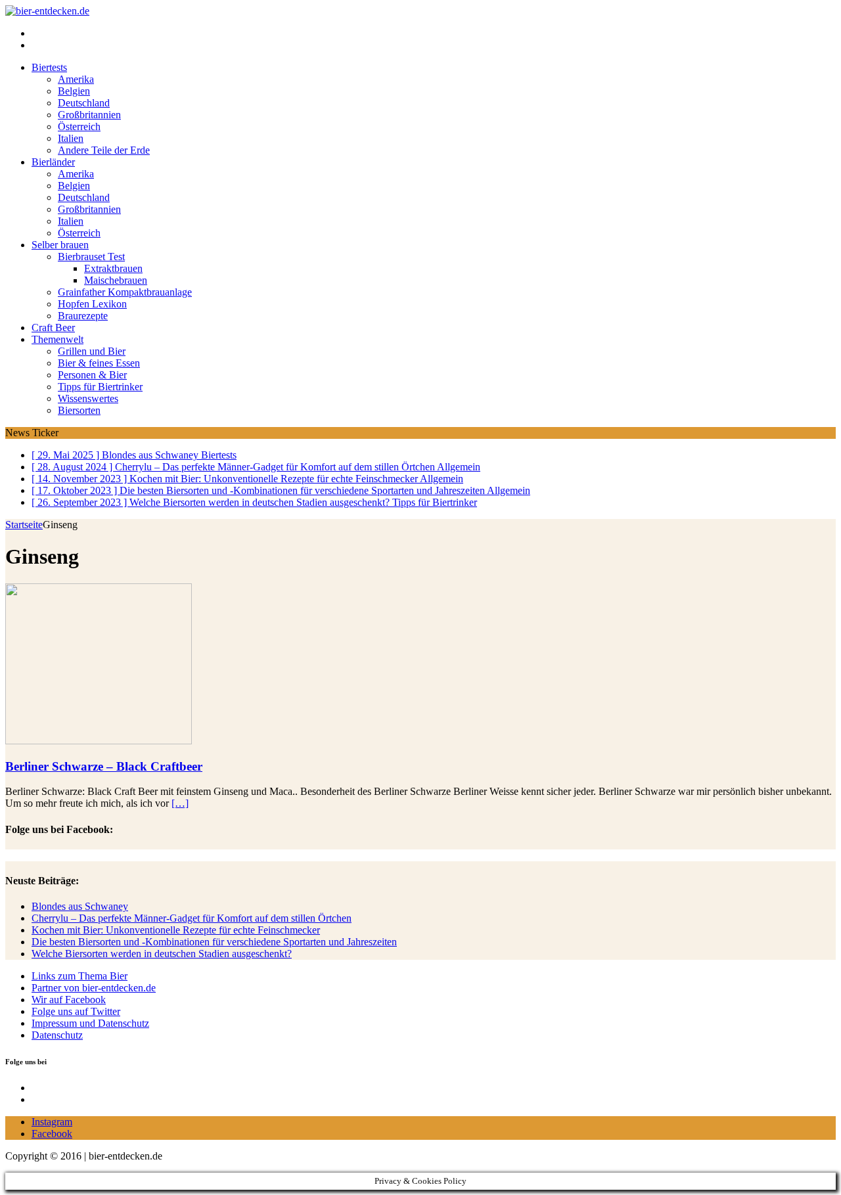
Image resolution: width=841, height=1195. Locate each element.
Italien (70, 138)
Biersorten (79, 410)
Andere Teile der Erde (104, 150)
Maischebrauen (115, 280)
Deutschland (84, 102)
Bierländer (53, 162)
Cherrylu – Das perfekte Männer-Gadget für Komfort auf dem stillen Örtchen (192, 918)
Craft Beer (53, 327)
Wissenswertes (88, 398)
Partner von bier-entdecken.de (94, 987)
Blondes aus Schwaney (80, 906)
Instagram (52, 1121)
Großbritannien (89, 114)
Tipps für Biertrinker (100, 386)
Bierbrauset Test (91, 256)
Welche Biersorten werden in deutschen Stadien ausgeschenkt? (162, 953)
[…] (180, 803)
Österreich (79, 126)
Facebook (52, 1133)
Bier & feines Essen (99, 363)
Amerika (76, 79)
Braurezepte (83, 315)
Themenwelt (57, 339)
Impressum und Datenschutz (90, 1023)
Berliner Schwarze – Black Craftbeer (103, 766)
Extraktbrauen (113, 268)
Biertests (49, 67)
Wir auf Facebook (69, 999)
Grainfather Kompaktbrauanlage (125, 292)
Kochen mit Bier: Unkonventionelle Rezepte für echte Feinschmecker (176, 930)
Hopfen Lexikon (92, 303)
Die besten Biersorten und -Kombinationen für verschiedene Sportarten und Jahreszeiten (214, 941)
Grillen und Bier (91, 351)
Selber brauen (60, 244)
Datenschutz (57, 1035)
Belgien (74, 91)
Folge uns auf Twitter (76, 1011)
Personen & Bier (92, 374)
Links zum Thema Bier (79, 975)
